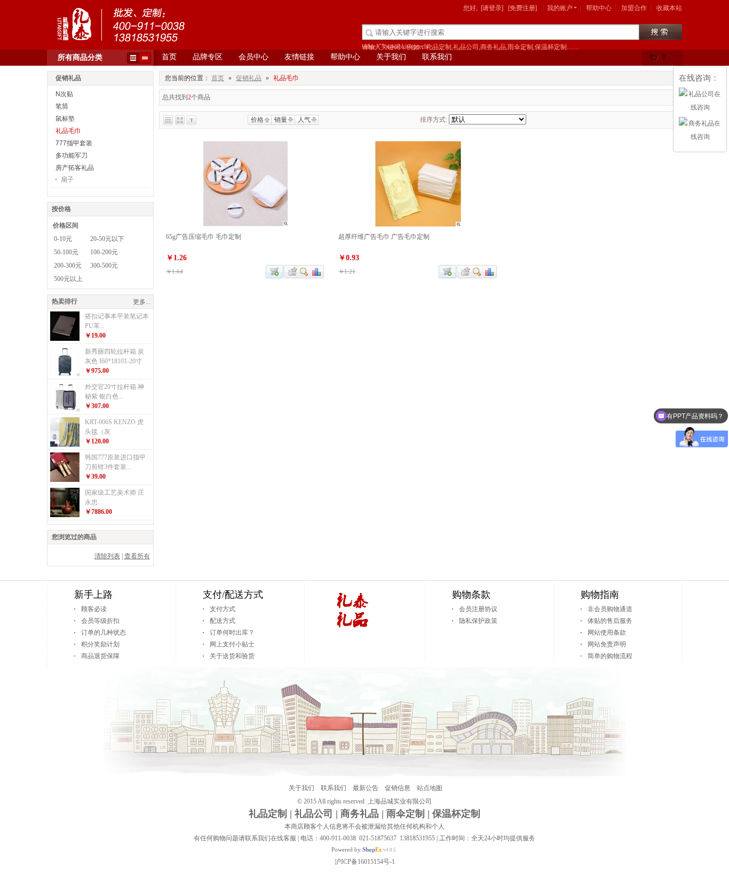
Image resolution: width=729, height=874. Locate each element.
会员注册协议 (478, 609)
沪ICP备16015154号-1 (365, 861)
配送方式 (222, 621)
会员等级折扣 (100, 621)
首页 (169, 57)
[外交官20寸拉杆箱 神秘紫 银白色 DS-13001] (65, 409)
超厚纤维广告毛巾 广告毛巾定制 (384, 236)
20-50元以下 (107, 239)
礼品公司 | (316, 813)
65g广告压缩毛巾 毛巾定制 (203, 236)
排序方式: (433, 119)
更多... (141, 302)
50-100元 (66, 252)
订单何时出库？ (232, 632)
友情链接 (299, 57)
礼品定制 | (270, 813)
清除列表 (107, 556)
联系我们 (437, 57)
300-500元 (104, 265)
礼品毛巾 (68, 131)
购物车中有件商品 (665, 59)
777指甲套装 (74, 143)
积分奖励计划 (100, 644)
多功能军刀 (72, 155)
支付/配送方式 (233, 594)
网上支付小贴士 (232, 644)
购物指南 (600, 594)
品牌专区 (208, 57)
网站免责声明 (607, 644)
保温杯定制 (456, 813)
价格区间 (65, 225)
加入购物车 (274, 271)
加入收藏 (291, 271)
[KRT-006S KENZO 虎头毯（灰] (65, 444)
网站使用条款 (607, 632)
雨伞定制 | (408, 813)
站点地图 (429, 788)
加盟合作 (634, 8)
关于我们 (391, 57)
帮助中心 (599, 8)
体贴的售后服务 (610, 621)
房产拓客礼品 (75, 167)
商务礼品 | (362, 813)
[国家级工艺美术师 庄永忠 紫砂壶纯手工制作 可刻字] (65, 515)
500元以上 (68, 279)
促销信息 (397, 788)
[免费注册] (522, 8)
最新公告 (365, 788)
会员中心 (253, 57)
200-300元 (68, 265)
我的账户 (560, 8)
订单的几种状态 (103, 632)
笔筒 (62, 106)
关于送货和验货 (232, 656)
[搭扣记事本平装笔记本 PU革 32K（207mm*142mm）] (65, 338)
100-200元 (104, 252)
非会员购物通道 (610, 609)
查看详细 (304, 271)
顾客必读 (94, 609)
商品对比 (317, 271)
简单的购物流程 (610, 656)
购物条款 (471, 594)
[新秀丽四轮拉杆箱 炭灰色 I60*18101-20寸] (65, 374)
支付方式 (222, 609)
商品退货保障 (100, 656)
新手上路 (93, 594)
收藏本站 (669, 8)
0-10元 (63, 239)
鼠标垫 (65, 118)
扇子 (67, 179)
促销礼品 (249, 78)
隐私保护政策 (478, 621)
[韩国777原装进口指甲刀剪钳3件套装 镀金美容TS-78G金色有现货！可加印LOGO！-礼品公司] (65, 479)
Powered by (356, 849)
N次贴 (64, 94)
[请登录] (492, 8)
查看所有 (137, 556)
